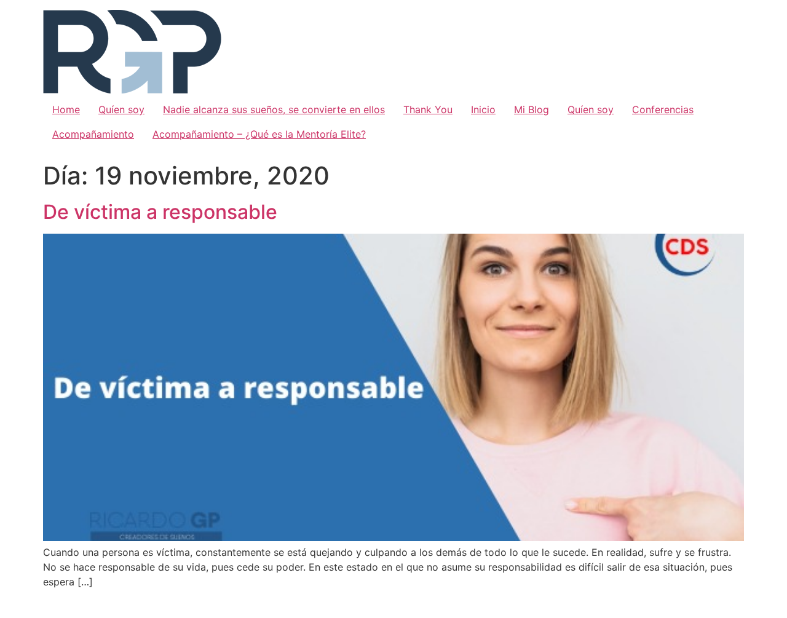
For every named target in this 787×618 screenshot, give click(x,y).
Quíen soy (121, 109)
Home (66, 109)
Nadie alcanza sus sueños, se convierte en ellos (274, 109)
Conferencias (663, 109)
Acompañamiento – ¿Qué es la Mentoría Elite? (259, 134)
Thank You (428, 109)
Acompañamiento (93, 134)
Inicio (483, 109)
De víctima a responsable (160, 212)
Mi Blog (531, 109)
